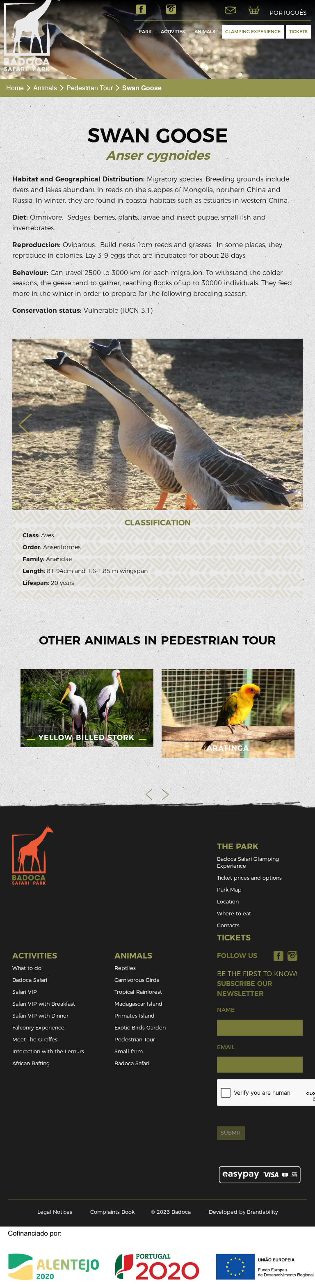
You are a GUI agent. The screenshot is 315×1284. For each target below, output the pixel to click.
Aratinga (228, 748)
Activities (173, 31)
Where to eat (234, 913)
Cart (254, 10)
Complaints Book (112, 1212)
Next (165, 794)
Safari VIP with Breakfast (43, 1004)
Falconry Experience (38, 1028)
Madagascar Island (138, 1004)
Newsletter (230, 10)
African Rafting (31, 1063)
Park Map (229, 890)
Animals (204, 31)
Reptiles (125, 968)
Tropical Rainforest (138, 992)
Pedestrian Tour (89, 87)
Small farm (128, 1051)
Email (226, 1047)
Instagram (171, 9)
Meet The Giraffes (34, 1039)
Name (226, 1009)
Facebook (141, 9)
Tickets (298, 31)
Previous (149, 794)
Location (228, 902)
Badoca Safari (29, 980)
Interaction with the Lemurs (48, 1051)
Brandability (262, 1212)
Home (15, 87)
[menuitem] (145, 32)
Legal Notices (54, 1212)
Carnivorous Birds (136, 980)
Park (145, 31)
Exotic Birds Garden (140, 1028)
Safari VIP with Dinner (40, 1016)
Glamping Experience (253, 31)
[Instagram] (292, 956)
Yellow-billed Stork (87, 737)
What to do (26, 968)
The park (237, 847)
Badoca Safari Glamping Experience (248, 862)
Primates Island (134, 1016)
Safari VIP (24, 992)
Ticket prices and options (249, 878)
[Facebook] (278, 956)
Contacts (228, 925)
